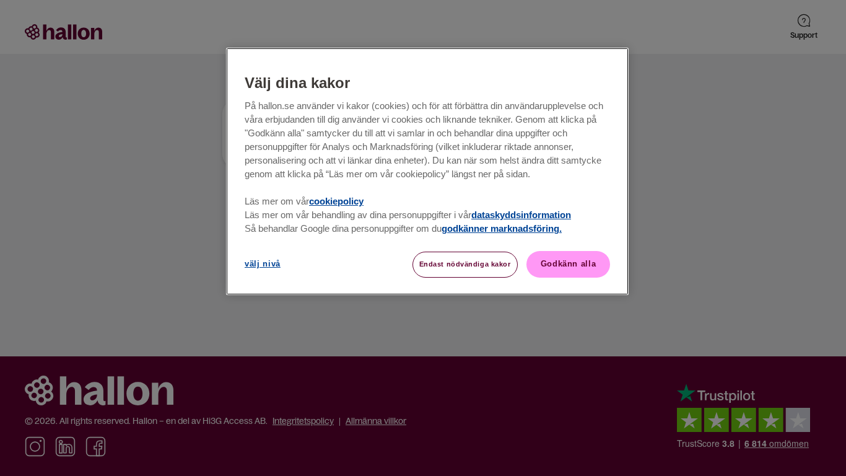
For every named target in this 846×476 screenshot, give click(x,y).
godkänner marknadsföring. (502, 229)
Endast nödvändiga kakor (465, 264)
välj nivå (263, 263)
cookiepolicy (336, 201)
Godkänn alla (568, 263)
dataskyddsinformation (521, 215)
